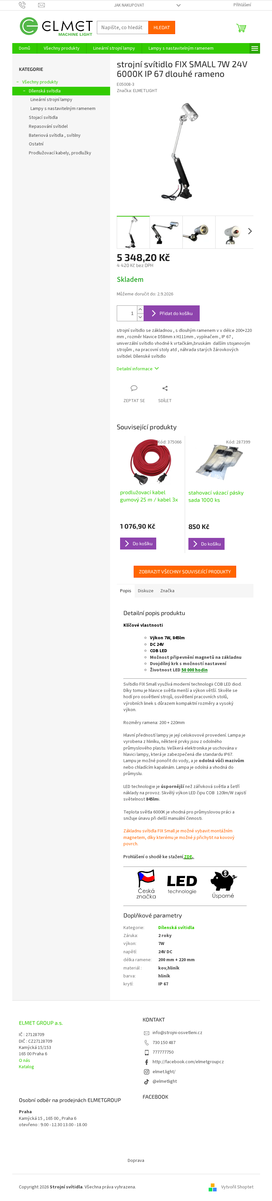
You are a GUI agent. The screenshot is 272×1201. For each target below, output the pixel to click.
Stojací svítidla (43, 117)
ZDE (188, 857)
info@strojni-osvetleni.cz (177, 1032)
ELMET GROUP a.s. (41, 1023)
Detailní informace (135, 369)
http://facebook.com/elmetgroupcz (188, 1062)
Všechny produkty (40, 82)
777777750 (163, 1052)
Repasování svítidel (48, 126)
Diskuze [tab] (146, 591)
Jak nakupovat (129, 5)
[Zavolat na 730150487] (28, 5)
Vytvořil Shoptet (237, 1187)
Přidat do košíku (176, 313)
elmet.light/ (164, 1072)
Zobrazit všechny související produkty (185, 571)
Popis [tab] (125, 591)
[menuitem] (24, 48)
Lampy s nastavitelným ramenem (63, 108)
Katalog (26, 1067)
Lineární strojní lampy (51, 99)
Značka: (137, 90)
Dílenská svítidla (45, 91)
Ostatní (36, 144)
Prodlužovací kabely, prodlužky (60, 153)
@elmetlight (165, 1081)
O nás (24, 1061)
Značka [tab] (167, 591)
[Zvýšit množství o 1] (140, 309)
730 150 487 (164, 1042)
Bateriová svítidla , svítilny (55, 135)
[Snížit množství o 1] (140, 317)
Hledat (162, 27)
